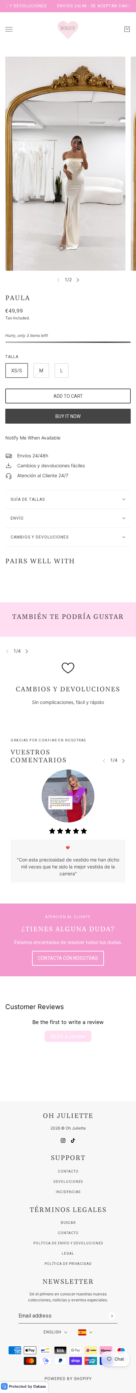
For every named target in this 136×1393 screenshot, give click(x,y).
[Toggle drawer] (9, 29)
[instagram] (63, 1140)
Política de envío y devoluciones (68, 1243)
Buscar (68, 1223)
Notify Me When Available (32, 438)
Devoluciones (68, 1182)
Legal (68, 1253)
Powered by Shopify (68, 1378)
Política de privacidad (68, 1264)
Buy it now (68, 416)
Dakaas (39, 1386)
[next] (78, 280)
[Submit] (111, 1315)
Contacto (68, 1171)
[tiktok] (73, 1140)
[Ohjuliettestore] (68, 29)
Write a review (68, 1036)
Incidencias (68, 1192)
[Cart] (127, 29)
